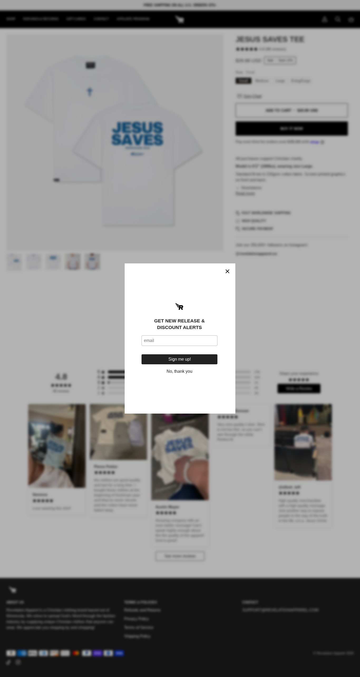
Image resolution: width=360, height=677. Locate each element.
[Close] (227, 271)
